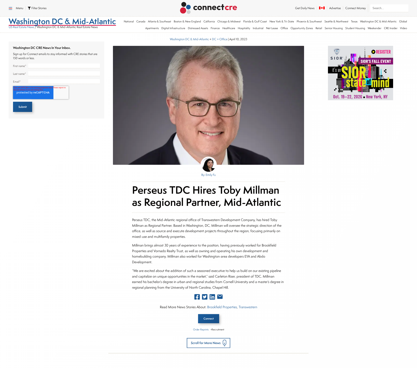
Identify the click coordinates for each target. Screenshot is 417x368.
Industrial (258, 28)
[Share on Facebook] (197, 297)
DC (214, 39)
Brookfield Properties (222, 307)
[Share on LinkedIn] (212, 297)
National (129, 21)
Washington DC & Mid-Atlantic (378, 21)
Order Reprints (200, 329)
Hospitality (244, 28)
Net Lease (272, 28)
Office (284, 28)
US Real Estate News (21, 27)
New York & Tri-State (282, 21)
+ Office (221, 39)
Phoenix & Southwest (309, 21)
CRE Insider (390, 28)
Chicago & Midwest (229, 21)
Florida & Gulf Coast (255, 21)
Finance (215, 28)
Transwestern (248, 307)
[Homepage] (208, 7)
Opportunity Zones (302, 28)
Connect (209, 318)
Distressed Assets (198, 28)
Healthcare (228, 28)
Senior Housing (334, 28)
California (209, 21)
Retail (319, 28)
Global (403, 21)
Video (403, 28)
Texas (354, 21)
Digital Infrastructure (173, 28)
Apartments (152, 28)
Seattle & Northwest (336, 21)
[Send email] (220, 297)
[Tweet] (204, 297)
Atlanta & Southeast (159, 21)
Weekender (374, 28)
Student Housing (355, 28)
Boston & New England (187, 21)
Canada (140, 21)
